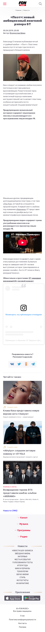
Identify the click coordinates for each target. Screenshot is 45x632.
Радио (23, 536)
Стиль (22, 577)
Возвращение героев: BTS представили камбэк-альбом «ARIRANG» (19, 493)
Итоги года (22, 565)
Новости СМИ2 (10, 510)
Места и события (22, 560)
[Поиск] (40, 3)
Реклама (22, 627)
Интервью (22, 557)
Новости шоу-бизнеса (22, 551)
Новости (26, 10)
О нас (22, 616)
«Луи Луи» (7, 204)
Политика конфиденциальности (22, 620)
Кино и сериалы (22, 568)
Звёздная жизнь (22, 554)
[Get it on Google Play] (32, 598)
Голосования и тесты (22, 562)
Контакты (22, 623)
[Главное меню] (4, 4)
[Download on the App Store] (13, 598)
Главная (18, 10)
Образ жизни (22, 574)
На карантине (22, 583)
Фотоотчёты (22, 580)
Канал (23, 517)
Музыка (24, 524)
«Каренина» (21, 209)
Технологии (22, 571)
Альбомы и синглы (10, 487)
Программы (23, 530)
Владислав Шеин (17, 33)
